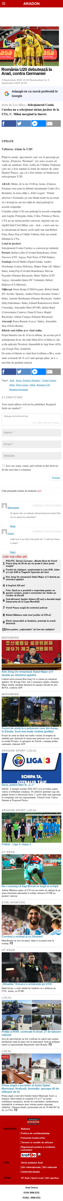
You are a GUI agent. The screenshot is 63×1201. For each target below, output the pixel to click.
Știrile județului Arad (32, 1162)
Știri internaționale (30, 1167)
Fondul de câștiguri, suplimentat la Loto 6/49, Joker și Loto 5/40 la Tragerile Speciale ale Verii (33, 570)
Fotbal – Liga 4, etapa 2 (16, 844)
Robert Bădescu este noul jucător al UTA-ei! (28, 615)
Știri (6, 1162)
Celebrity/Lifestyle (30, 1172)
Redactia (25, 1129)
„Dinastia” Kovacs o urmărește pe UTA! (27, 984)
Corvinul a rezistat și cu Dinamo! (22, 936)
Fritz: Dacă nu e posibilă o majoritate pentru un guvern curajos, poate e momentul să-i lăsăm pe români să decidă (31, 593)
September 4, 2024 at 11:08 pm (47, 505)
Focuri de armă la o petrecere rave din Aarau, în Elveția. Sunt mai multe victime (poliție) (30, 730)
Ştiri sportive (13, 902)
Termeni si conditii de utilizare (37, 1142)
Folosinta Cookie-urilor (33, 1138)
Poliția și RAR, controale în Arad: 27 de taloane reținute (31, 1033)
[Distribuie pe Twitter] (24, 123)
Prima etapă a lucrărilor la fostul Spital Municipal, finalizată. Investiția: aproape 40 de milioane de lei (30, 1088)
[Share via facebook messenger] (38, 123)
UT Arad (8, 852)
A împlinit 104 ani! (15, 585)
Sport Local (37, 1178)
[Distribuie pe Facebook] (9, 123)
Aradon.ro (9, 1129)
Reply (13, 526)
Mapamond (10, 637)
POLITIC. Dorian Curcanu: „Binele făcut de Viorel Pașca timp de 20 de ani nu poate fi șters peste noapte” (31, 563)
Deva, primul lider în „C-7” (18, 784)
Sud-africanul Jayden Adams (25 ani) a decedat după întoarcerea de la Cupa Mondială (33, 600)
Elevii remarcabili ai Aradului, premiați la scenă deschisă (30, 622)
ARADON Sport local (19, 750)
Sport (7, 1178)
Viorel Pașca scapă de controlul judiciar (27, 607)
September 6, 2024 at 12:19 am (47, 531)
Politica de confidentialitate (35, 1133)
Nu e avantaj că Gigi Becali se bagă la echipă (30, 886)
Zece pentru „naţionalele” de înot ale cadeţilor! (30, 629)
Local (7, 997)
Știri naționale (49, 1167)
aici (39, 490)
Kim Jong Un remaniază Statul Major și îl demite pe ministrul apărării (33, 578)
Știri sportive (52, 1178)
